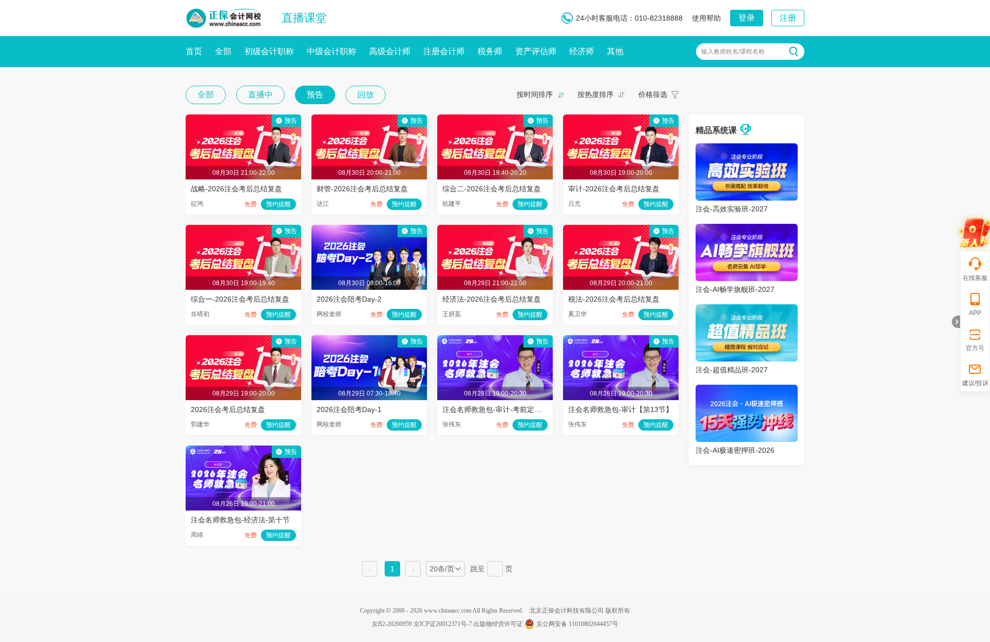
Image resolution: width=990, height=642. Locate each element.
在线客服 (975, 278)
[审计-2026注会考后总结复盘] (621, 120)
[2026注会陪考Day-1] (369, 340)
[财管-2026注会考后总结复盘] (369, 120)
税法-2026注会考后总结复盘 (613, 299)
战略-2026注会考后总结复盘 (236, 189)
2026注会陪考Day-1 (349, 409)
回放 (365, 94)
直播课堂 (304, 17)
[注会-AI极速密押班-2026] (747, 390)
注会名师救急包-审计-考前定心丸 (495, 409)
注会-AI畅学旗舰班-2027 (735, 289)
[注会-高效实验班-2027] (747, 148)
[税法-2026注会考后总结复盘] (621, 230)
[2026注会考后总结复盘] (243, 340)
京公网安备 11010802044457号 (577, 624)
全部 (223, 51)
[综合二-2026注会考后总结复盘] (495, 120)
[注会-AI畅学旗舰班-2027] (747, 229)
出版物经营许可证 (498, 624)
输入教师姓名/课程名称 (733, 51)
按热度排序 (596, 94)
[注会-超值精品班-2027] (747, 309)
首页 (194, 51)
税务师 (489, 51)
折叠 (956, 322)
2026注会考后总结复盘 (228, 409)
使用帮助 (706, 18)
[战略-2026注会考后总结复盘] (243, 120)
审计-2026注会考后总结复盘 (613, 189)
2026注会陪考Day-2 (349, 299)
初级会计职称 (269, 51)
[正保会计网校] (224, 16)
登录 (746, 17)
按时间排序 (535, 94)
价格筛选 (652, 94)
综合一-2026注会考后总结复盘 (240, 299)
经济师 (581, 51)
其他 (615, 51)
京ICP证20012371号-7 (443, 624)
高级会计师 (389, 51)
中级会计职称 (331, 51)
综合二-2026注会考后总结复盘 (491, 189)
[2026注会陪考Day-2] (369, 230)
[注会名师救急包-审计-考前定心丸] (495, 340)
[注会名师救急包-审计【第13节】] (621, 340)
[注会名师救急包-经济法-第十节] (243, 451)
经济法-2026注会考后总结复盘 (491, 299)
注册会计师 (444, 51)
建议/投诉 (975, 383)
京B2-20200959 (392, 624)
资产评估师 (535, 51)
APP (975, 313)
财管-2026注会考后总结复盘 (362, 189)
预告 (315, 94)
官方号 (975, 348)
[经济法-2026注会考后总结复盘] (495, 230)
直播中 (260, 94)
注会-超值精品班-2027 (732, 370)
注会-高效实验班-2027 (732, 209)
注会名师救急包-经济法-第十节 (240, 520)
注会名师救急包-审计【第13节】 (620, 409)
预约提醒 (278, 204)
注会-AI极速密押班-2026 (735, 450)
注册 (788, 17)
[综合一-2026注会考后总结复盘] (243, 230)
